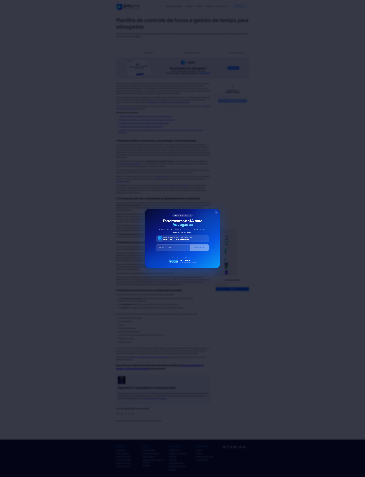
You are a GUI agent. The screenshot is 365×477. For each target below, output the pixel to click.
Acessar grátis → (199, 247)
